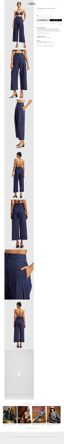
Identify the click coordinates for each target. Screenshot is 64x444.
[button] (56, 3)
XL (50, 15)
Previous (2, 417)
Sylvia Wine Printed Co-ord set (53, 424)
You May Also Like (27, 404)
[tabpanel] (10, 416)
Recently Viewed (39, 404)
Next (61, 417)
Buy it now (55, 20)
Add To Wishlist (51, 17)
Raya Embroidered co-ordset (9, 424)
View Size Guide (40, 17)
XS (37, 15)
